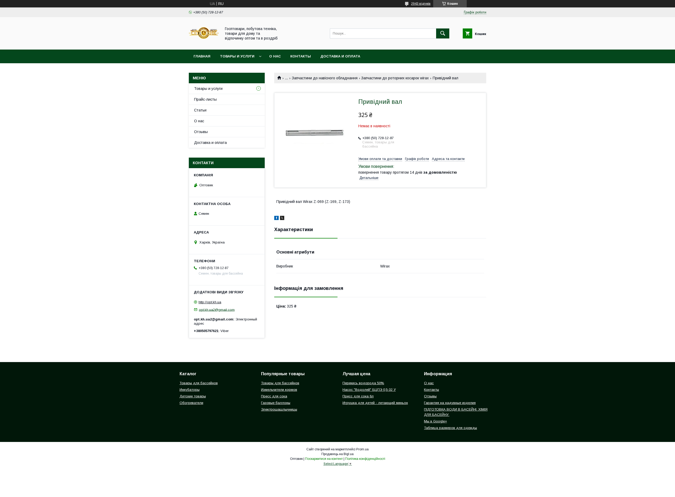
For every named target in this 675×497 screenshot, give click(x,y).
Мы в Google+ (435, 421)
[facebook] (276, 219)
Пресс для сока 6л (358, 396)
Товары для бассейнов (199, 383)
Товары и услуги (237, 56)
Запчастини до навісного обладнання (325, 78)
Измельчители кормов (279, 390)
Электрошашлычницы (279, 409)
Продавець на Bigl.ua (337, 454)
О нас (275, 56)
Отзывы (201, 132)
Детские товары (193, 396)
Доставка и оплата (340, 56)
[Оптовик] (204, 43)
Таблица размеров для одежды (450, 428)
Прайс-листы (205, 99)
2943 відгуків (421, 4)
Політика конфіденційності (365, 459)
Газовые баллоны (275, 403)
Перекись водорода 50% (363, 383)
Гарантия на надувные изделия (450, 403)
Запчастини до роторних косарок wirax (395, 78)
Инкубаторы (190, 390)
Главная (202, 56)
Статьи (200, 110)
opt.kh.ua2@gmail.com (217, 309)
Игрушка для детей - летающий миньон (375, 403)
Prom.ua (362, 449)
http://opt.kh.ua (210, 302)
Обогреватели (191, 403)
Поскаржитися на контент (324, 459)
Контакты (300, 56)
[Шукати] (442, 33)
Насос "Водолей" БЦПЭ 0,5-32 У (369, 390)
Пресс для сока (274, 396)
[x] (282, 219)
